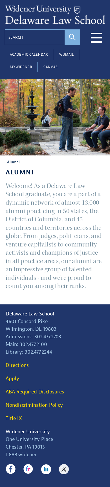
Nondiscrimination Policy (34, 405)
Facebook (11, 469)
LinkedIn (46, 469)
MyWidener (21, 67)
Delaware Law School (30, 314)
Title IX (14, 418)
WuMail (66, 54)
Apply (12, 378)
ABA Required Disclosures (35, 392)
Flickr (28, 469)
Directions (17, 365)
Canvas (50, 67)
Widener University (28, 431)
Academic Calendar (29, 54)
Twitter (64, 469)
